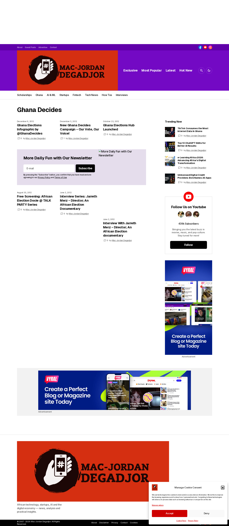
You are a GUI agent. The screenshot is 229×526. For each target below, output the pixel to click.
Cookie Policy (181, 521)
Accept (169, 513)
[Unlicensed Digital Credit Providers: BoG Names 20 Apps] (170, 179)
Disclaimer (104, 522)
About (94, 522)
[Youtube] (205, 47)
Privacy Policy (193, 521)
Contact (124, 522)
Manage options (158, 505)
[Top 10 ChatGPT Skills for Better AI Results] (170, 147)
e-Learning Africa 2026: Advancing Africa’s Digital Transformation (192, 160)
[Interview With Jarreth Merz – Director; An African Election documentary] (124, 203)
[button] (222, 487)
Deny (206, 513)
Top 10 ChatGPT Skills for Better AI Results (192, 144)
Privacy (114, 522)
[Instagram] (210, 47)
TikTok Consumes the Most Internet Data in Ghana (193, 130)
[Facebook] (200, 47)
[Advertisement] (94, 22)
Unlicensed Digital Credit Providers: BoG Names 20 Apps (194, 176)
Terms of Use (60, 177)
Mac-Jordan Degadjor (196, 135)
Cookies (134, 522)
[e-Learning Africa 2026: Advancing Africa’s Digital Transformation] (170, 161)
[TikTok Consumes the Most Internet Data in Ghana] (170, 132)
